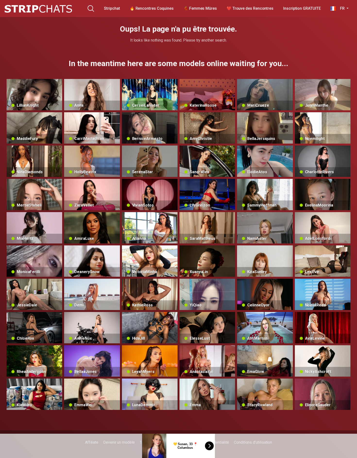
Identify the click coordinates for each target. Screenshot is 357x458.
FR (340, 8)
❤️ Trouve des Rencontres (250, 8)
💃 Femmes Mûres (200, 8)
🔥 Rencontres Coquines (152, 8)
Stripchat (112, 8)
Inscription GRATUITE (302, 8)
